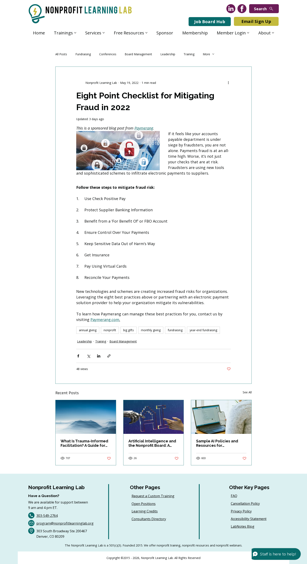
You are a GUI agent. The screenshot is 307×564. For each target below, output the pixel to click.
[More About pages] (273, 33)
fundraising (175, 330)
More (206, 54)
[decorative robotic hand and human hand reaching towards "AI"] (153, 417)
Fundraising (83, 54)
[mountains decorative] (86, 417)
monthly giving (151, 330)
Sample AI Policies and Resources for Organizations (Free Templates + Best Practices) (217, 443)
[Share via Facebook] (78, 356)
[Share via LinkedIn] (99, 356)
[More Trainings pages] (75, 33)
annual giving (87, 330)
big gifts (128, 330)
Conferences (107, 54)
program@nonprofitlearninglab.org (65, 523)
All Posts (61, 54)
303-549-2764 (47, 515)
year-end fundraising (203, 330)
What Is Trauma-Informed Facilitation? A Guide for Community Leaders (84, 443)
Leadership (167, 54)
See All (247, 392)
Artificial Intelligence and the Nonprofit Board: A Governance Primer (152, 443)
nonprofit (110, 330)
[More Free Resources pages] (146, 33)
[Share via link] (109, 356)
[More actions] (228, 82)
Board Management (138, 54)
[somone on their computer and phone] (221, 417)
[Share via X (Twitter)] (88, 356)
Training (189, 54)
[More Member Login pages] (248, 33)
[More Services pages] (104, 33)
